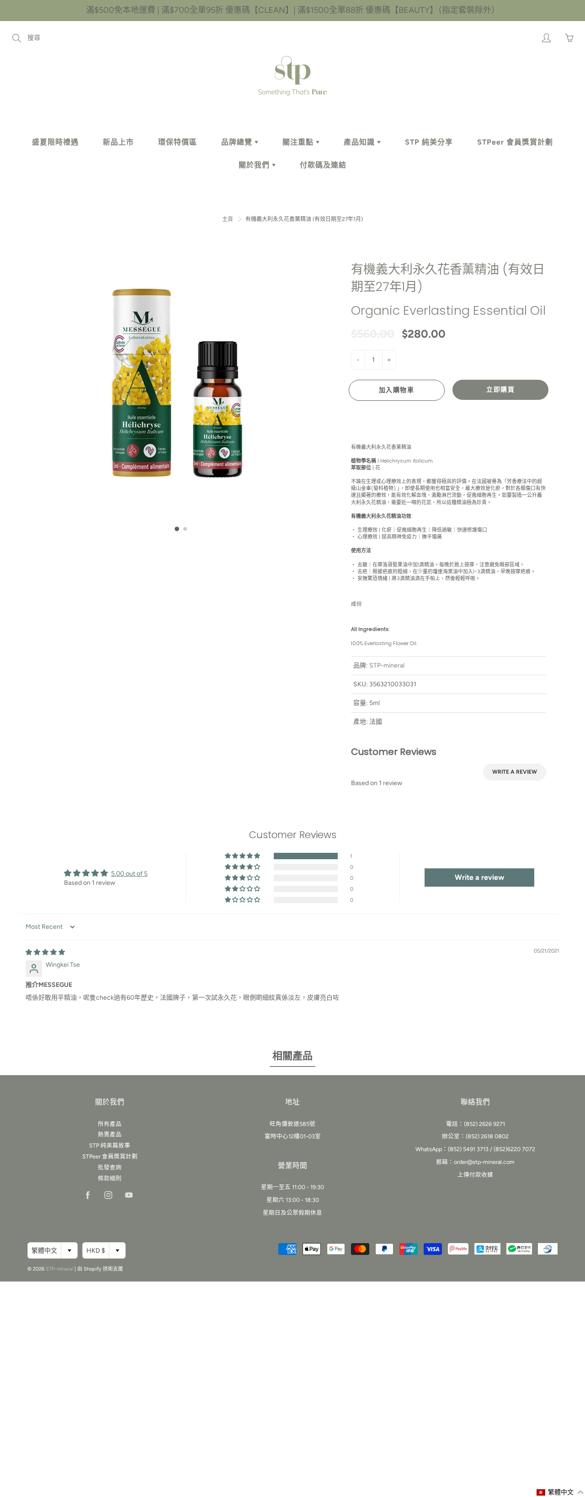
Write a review (514, 772)
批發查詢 (110, 1167)
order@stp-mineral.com (484, 1161)
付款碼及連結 (323, 165)
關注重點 (299, 142)
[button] (177, 529)
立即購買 (500, 389)
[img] (45, 952)
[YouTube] (129, 1195)
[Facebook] (88, 1195)
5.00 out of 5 (129, 874)
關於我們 (255, 165)
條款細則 (110, 1178)
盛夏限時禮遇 (55, 142)
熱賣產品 (110, 1134)
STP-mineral (386, 665)
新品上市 (118, 142)
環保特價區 (177, 142)
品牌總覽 (238, 142)
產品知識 (360, 142)
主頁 (227, 219)
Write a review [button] (479, 877)
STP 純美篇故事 (109, 1145)
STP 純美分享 (429, 142)
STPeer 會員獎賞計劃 (515, 142)
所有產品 (110, 1123)
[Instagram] (108, 1195)
